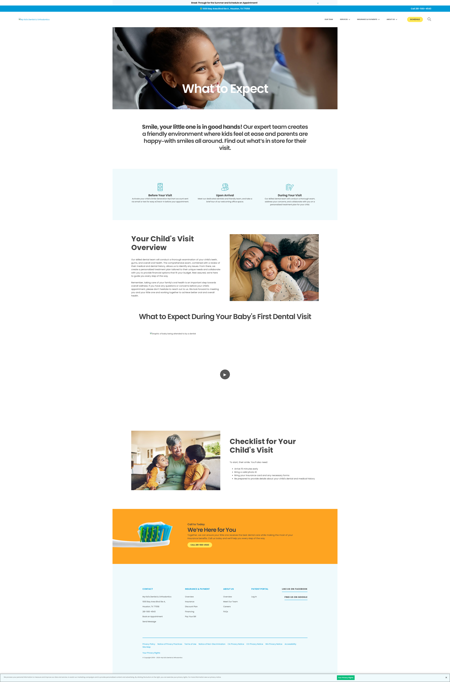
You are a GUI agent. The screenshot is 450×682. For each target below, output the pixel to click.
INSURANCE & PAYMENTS (367, 19)
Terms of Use (190, 644)
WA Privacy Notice (273, 644)
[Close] (446, 677)
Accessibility (290, 644)
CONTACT (147, 588)
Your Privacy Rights (151, 653)
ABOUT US (391, 19)
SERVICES (344, 19)
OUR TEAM (329, 19)
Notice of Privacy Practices (170, 644)
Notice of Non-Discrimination (212, 644)
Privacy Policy (148, 644)
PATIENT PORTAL (259, 588)
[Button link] (429, 19)
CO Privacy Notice (254, 644)
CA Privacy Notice (236, 644)
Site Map (146, 647)
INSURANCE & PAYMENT (197, 588)
